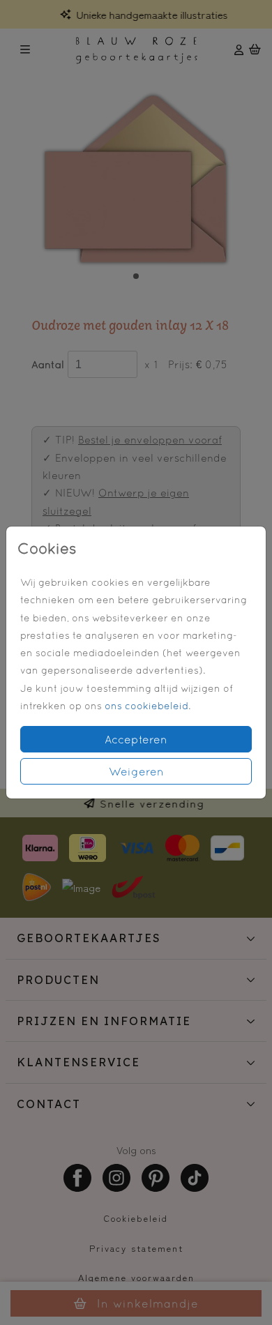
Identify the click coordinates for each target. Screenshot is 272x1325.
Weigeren (136, 771)
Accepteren (136, 739)
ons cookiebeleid (146, 705)
